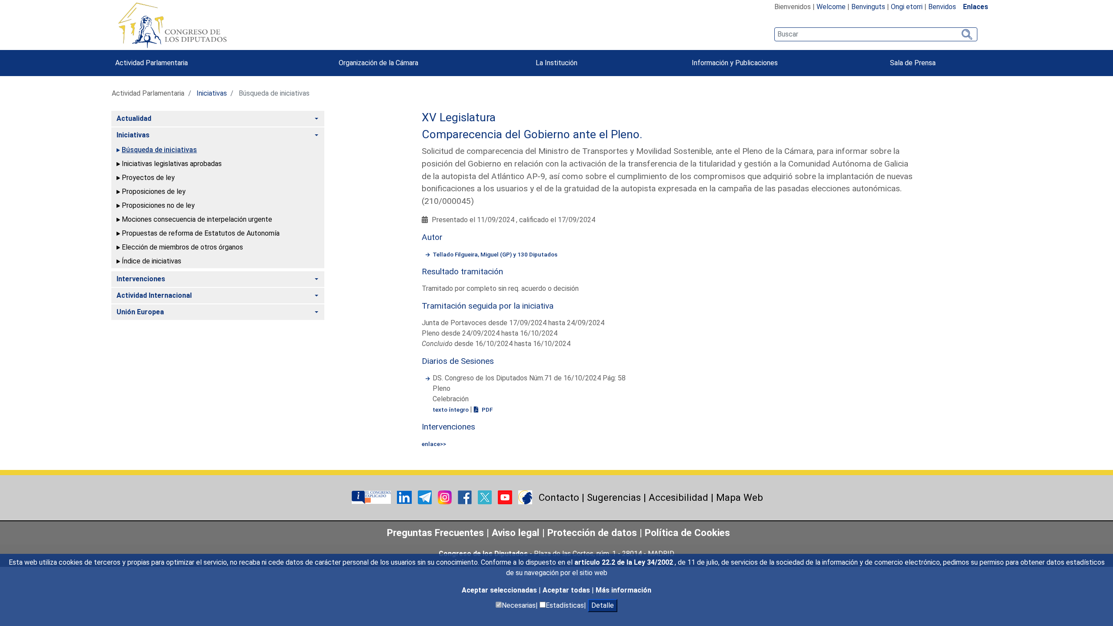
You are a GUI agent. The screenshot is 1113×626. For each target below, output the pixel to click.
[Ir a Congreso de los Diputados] (172, 25)
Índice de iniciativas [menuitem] (151, 261)
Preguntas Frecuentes (435, 532)
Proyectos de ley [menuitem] (148, 177)
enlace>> (434, 443)
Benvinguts (868, 7)
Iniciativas (212, 93)
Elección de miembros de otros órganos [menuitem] (182, 247)
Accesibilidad (678, 497)
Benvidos (942, 7)
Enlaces (975, 7)
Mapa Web (739, 497)
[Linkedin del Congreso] (405, 497)
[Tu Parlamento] (372, 497)
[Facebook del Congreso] (466, 497)
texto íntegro (451, 409)
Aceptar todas (567, 590)
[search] (875, 34)
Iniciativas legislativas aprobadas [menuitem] (172, 164)
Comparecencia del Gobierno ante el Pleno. (532, 134)
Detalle (602, 605)
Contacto (559, 497)
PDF (486, 409)
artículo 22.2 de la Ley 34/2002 (624, 562)
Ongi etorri (907, 7)
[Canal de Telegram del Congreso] (426, 497)
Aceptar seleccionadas (500, 590)
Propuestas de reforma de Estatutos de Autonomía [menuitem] (201, 233)
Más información (623, 590)
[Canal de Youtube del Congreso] (506, 497)
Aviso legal (517, 532)
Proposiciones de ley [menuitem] (154, 191)
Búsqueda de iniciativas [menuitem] (159, 150)
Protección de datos (592, 532)
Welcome (831, 7)
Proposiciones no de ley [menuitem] (158, 205)
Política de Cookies (687, 532)
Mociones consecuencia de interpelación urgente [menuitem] (197, 219)
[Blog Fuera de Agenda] (525, 497)
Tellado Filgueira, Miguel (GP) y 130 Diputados (495, 254)
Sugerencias (614, 497)
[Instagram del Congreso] (446, 497)
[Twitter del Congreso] (486, 497)
